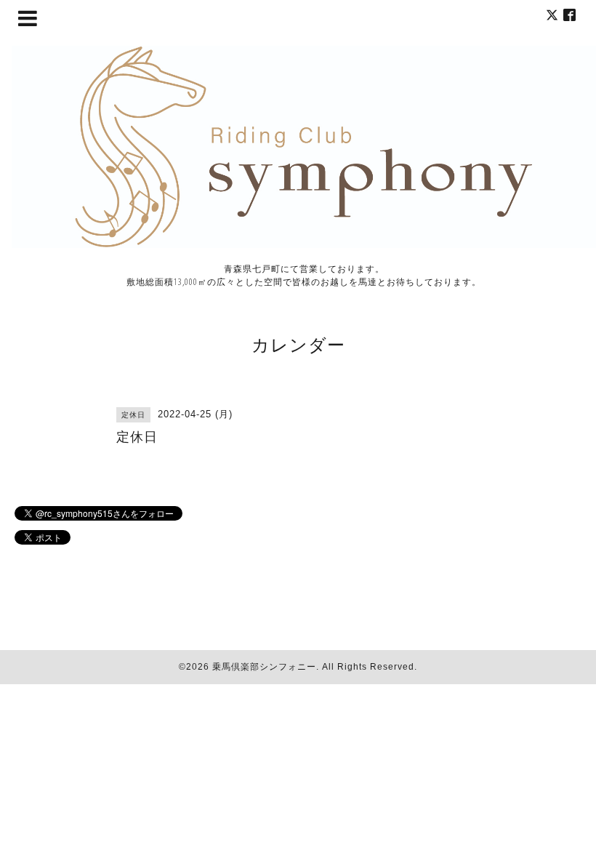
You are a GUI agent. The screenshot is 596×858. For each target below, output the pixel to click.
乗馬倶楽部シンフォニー (264, 667)
